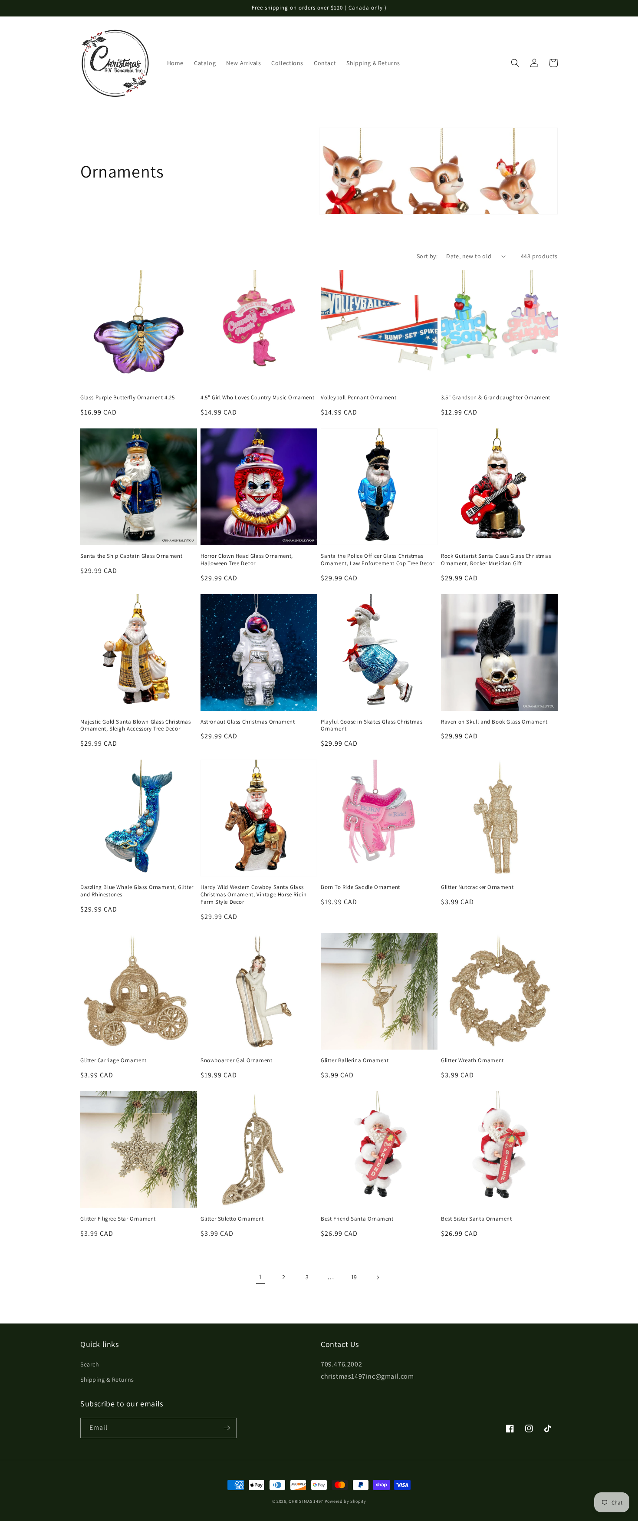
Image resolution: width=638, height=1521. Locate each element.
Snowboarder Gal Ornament (236, 1060)
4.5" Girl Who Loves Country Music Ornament (257, 397)
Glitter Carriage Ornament (113, 1060)
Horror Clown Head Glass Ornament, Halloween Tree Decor (247, 560)
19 (354, 1277)
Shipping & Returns (107, 1379)
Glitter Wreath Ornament (472, 1060)
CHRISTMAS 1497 (306, 1501)
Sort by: (427, 256)
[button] (515, 62)
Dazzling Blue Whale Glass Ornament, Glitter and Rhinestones (137, 891)
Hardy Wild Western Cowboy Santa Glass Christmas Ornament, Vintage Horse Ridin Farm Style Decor (253, 894)
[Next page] (377, 1277)
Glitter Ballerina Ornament (355, 1060)
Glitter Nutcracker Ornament (477, 887)
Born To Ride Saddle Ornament (360, 887)
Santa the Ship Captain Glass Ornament (131, 556)
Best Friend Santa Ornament (357, 1218)
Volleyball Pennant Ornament (358, 397)
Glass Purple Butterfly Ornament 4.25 (127, 397)
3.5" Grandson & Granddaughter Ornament (495, 397)
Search (89, 1364)
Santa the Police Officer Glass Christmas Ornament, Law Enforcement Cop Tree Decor (377, 560)
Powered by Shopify (345, 1501)
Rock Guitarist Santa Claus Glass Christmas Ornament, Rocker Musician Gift (496, 560)
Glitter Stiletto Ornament (232, 1218)
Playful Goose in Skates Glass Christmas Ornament (371, 725)
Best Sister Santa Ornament (476, 1218)
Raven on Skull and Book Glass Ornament (494, 721)
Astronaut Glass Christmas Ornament (248, 721)
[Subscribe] (226, 1428)
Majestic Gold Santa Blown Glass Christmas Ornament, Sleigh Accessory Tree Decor (135, 725)
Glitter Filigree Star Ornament (118, 1218)
